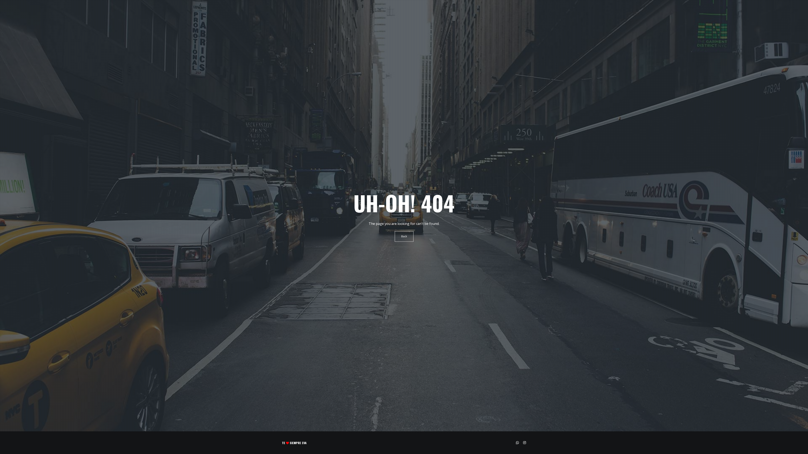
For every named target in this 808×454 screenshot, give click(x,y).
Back (404, 236)
